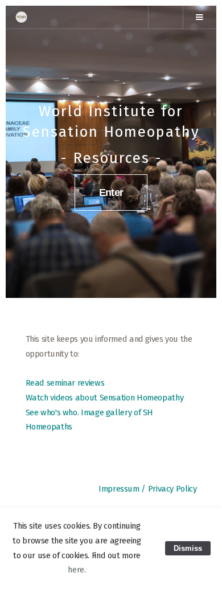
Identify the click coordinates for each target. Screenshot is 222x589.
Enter (111, 192)
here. (76, 570)
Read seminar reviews (65, 383)
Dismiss (188, 548)
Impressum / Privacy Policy (147, 489)
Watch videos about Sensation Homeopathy (105, 397)
